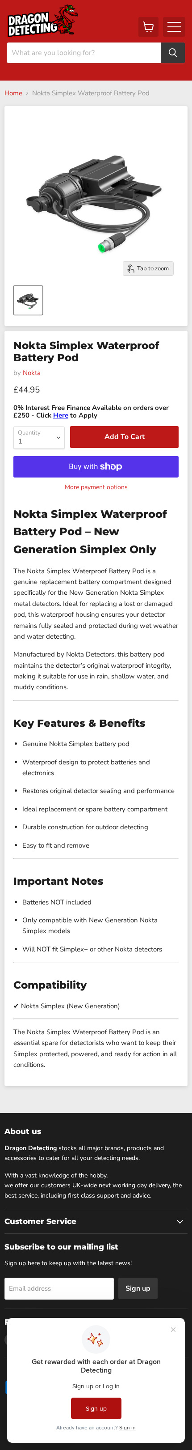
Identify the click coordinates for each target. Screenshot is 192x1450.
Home (13, 93)
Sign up (137, 1288)
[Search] (173, 53)
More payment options (96, 487)
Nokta (32, 372)
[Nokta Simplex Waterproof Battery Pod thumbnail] (28, 300)
